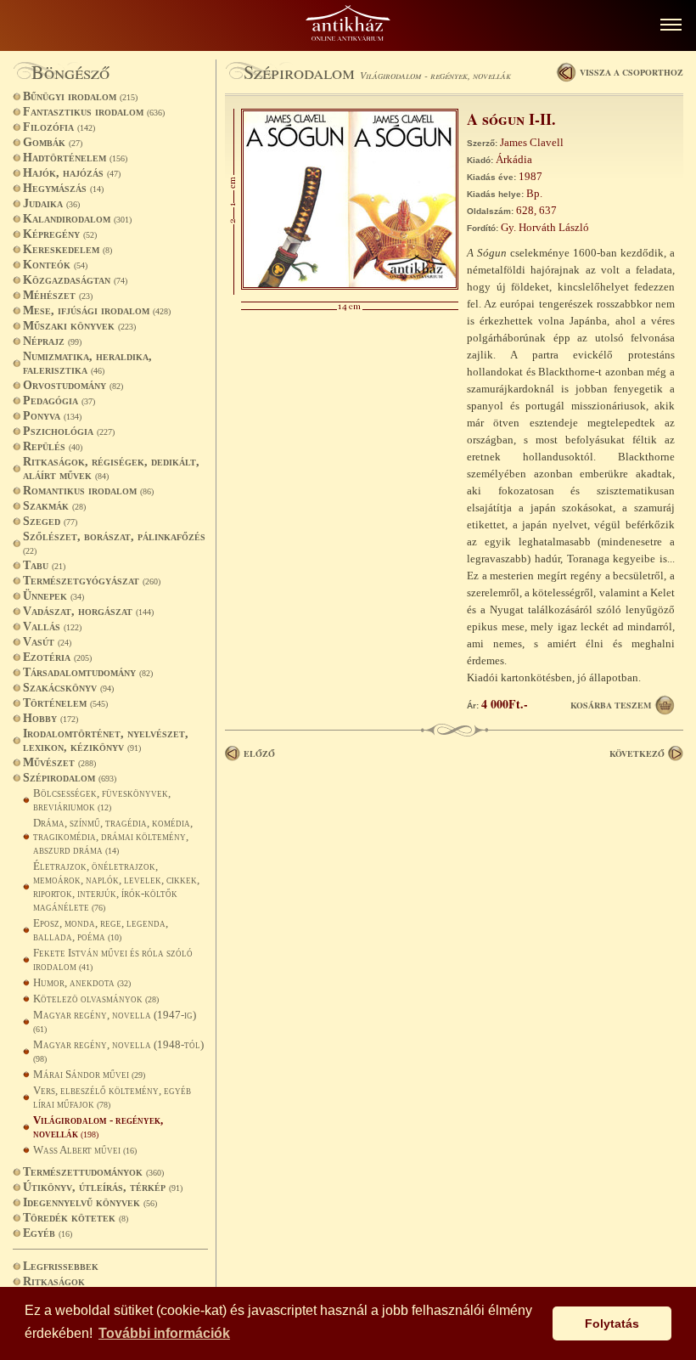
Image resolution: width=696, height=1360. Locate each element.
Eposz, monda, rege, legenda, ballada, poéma (100, 930)
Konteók (55, 264)
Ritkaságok (54, 1281)
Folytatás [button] (612, 1323)
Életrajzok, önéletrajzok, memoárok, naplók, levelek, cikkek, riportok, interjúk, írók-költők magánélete (116, 886)
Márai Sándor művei (89, 1074)
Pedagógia (59, 400)
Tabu (44, 565)
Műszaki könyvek (79, 325)
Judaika (51, 203)
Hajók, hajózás (72, 172)
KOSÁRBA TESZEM (610, 705)
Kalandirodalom (77, 218)
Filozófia (59, 127)
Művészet (59, 762)
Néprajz (52, 341)
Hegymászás (63, 188)
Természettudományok (93, 1171)
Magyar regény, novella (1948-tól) (118, 1051)
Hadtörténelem (75, 157)
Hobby (50, 718)
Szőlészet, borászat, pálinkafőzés (114, 543)
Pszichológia (69, 431)
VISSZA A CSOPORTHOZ (631, 72)
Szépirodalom (69, 777)
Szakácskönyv (68, 687)
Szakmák (54, 505)
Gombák (52, 142)
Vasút (47, 641)
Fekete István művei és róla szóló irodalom (113, 959)
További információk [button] (164, 1333)
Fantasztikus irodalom (94, 111)
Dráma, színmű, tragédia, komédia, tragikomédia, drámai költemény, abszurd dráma (113, 836)
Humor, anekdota (82, 982)
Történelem (65, 703)
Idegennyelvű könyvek (90, 1202)
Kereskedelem (67, 249)
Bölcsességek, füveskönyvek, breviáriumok (102, 800)
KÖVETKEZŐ (637, 753)
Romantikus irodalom (88, 490)
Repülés (52, 446)
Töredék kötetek (75, 1217)
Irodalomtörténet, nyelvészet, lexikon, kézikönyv (105, 740)
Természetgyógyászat (91, 580)
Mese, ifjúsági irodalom (97, 310)
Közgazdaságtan (75, 280)
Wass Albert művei (85, 1149)
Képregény (60, 234)
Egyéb (47, 1233)
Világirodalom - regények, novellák (98, 1127)
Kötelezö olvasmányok (96, 998)
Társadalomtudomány (88, 672)
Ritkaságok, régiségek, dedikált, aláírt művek (111, 468)
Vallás (52, 626)
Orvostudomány (73, 385)
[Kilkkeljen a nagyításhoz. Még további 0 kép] (349, 285)
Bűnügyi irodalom (80, 96)
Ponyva (52, 415)
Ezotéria (57, 657)
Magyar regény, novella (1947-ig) (114, 1021)
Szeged (50, 521)
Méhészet (58, 295)
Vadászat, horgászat (88, 611)
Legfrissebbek (60, 1266)
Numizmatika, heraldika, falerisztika (87, 363)
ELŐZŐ (259, 753)
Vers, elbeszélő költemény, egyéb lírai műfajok (112, 1097)
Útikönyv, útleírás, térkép (102, 1187)
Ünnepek (53, 596)
